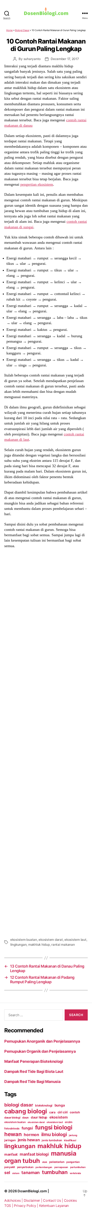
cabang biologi (25, 1111)
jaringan (10, 1140)
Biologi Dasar (22, 30)
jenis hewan (29, 1139)
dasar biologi (12, 1117)
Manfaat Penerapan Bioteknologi (33, 1061)
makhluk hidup (39, 944)
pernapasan (61, 1167)
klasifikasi (70, 1140)
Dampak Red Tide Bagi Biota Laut (33, 1071)
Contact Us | (53, 1200)
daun (25, 1117)
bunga (60, 1105)
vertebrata (75, 1173)
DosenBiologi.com (32, 1191)
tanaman (30, 1172)
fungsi (27, 1128)
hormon (31, 1134)
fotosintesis (11, 1128)
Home (9, 30)
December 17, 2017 (65, 59)
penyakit (9, 1167)
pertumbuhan (78, 1167)
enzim (68, 1122)
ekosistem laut (75, 940)
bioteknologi (43, 1105)
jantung (73, 1135)
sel (7, 1172)
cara (52, 1112)
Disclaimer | (33, 1200)
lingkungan (18, 944)
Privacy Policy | (26, 1205)
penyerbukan (25, 1167)
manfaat (11, 1154)
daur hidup (39, 1117)
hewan (13, 1134)
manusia (63, 1153)
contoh (75, 1112)
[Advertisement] (46, 742)
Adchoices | (14, 1200)
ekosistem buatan (23, 940)
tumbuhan (55, 1172)
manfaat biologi (34, 1154)
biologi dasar (18, 1105)
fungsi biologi (53, 1127)
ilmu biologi (54, 1134)
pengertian (72, 1162)
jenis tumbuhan (52, 1140)
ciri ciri (63, 1112)
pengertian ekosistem (36, 184)
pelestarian (56, 1162)
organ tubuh (22, 1160)
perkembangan (44, 1167)
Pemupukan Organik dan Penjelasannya (40, 1051)
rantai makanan (63, 944)
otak (44, 1162)
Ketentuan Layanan (54, 1205)
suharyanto (32, 59)
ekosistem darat (51, 940)
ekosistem (58, 1117)
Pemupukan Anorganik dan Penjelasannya (42, 1041)
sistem (15, 1173)
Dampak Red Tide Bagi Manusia (32, 1081)
